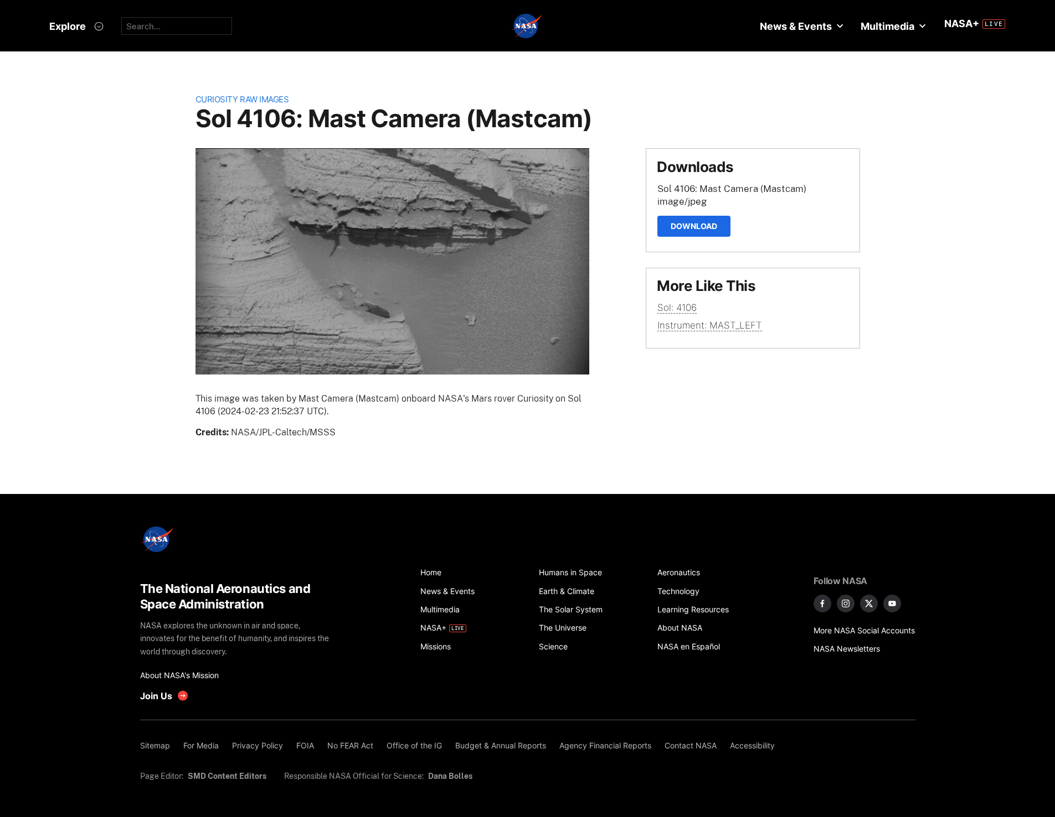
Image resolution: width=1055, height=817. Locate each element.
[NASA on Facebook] (822, 603)
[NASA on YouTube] (892, 603)
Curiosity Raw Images (242, 99)
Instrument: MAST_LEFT (709, 325)
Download (694, 226)
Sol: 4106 (677, 307)
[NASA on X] (869, 603)
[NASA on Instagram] (846, 603)
